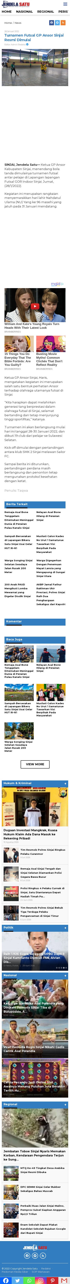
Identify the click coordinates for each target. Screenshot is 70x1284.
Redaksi (46, 1268)
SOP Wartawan (41, 1271)
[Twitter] (57, 22)
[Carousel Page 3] (61, 968)
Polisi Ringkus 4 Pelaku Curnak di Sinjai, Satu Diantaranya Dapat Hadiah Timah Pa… (42, 892)
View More (35, 764)
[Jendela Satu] (15, 4)
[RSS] (63, 22)
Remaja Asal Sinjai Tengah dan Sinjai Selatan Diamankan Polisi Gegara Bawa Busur (41, 872)
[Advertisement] (35, 125)
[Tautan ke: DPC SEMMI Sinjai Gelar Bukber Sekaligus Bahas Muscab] (11, 1192)
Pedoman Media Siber (15, 1271)
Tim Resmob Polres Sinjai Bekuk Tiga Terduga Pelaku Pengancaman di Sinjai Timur (41, 911)
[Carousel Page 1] (57, 968)
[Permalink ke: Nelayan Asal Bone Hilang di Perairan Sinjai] (51, 654)
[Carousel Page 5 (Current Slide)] (66, 968)
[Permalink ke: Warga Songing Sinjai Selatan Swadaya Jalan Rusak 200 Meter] (19, 730)
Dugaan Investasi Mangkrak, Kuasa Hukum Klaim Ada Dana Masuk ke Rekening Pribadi (30, 834)
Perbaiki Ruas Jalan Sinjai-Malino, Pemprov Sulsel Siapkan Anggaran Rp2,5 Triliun (43, 1209)
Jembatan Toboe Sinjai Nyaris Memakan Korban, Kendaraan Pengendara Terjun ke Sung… (35, 1155)
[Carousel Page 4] (64, 968)
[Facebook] (51, 22)
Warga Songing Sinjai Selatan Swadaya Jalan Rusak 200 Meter (18, 746)
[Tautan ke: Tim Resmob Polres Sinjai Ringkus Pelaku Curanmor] (11, 855)
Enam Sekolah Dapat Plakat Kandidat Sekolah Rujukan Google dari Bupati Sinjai (43, 1228)
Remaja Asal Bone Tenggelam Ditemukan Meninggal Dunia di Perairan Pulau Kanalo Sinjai (18, 520)
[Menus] (65, 4)
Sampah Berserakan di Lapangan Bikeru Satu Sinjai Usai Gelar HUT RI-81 (18, 708)
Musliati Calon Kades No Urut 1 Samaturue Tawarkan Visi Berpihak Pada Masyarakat (50, 544)
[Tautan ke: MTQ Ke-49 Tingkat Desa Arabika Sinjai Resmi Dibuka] (11, 1173)
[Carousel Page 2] (59, 968)
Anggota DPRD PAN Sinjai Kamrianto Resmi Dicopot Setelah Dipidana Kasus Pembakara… (34, 958)
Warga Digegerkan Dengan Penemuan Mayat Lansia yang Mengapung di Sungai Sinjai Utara (50, 568)
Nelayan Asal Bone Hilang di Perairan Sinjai (48, 516)
